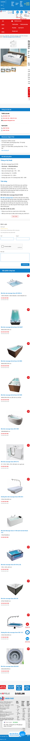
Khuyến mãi (15, 31)
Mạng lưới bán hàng (12, 4)
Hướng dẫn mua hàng (24, 710)
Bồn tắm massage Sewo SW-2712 (10, 461)
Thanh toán (17, 4)
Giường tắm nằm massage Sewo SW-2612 (12, 496)
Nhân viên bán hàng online (21, 4)
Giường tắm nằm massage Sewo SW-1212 (12, 632)
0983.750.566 (27, 641)
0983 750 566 (6, 128)
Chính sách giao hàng (24, 715)
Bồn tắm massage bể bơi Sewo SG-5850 (11, 361)
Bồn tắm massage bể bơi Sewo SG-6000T (12, 327)
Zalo (2, 5)
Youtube (3, 8)
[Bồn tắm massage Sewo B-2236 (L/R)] (3, 69)
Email (17, 236)
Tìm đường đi (18, 713)
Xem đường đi (5, 150)
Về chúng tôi (18, 706)
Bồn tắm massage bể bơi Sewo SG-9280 (11, 395)
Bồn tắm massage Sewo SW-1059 (10, 429)
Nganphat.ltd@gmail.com (6, 712)
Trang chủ (12, 21)
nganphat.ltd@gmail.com (9, 120)
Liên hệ (18, 710)
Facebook (3, 1)
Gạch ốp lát (21, 27)
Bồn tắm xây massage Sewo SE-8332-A (11, 293)
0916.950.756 (6, 118)
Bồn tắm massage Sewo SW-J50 (9, 598)
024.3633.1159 (6, 116)
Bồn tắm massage (14, 35)
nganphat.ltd (27, 627)
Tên (2, 236)
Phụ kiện (14, 27)
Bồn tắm (7, 35)
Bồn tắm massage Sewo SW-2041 (10, 666)
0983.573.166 (13, 118)
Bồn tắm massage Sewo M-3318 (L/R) (11, 564)
